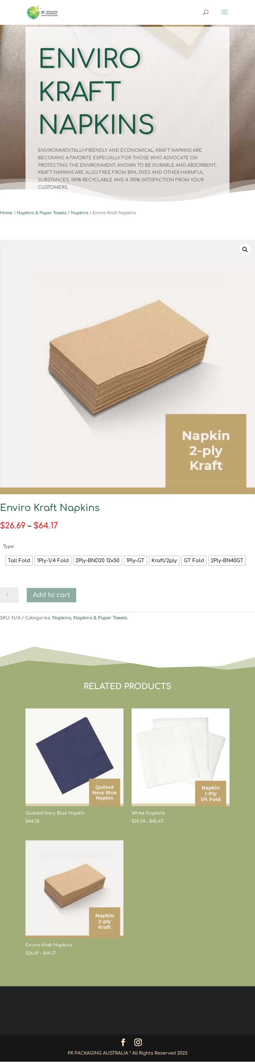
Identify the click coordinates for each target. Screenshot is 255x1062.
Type (8, 546)
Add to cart (51, 595)
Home (6, 213)
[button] (245, 249)
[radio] (19, 560)
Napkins (79, 213)
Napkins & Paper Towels (42, 213)
